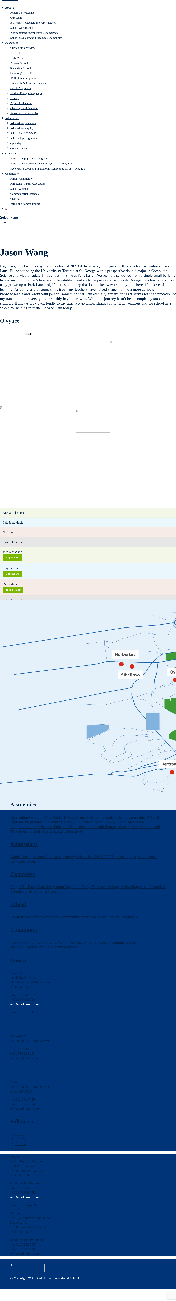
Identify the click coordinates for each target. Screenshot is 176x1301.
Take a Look (13, 589)
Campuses (11, 153)
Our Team (16, 17)
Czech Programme (20, 88)
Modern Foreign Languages (26, 93)
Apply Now (12, 557)
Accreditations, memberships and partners (34, 32)
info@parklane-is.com (25, 1004)
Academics (11, 42)
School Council (19, 188)
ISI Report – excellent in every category (33, 22)
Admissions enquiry (21, 128)
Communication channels (24, 193)
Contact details (18, 148)
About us (10, 7)
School (18, 904)
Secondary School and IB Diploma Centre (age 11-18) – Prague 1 (47, 168)
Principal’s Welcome (22, 12)
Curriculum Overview (22, 47)
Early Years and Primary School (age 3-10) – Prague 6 (41, 163)
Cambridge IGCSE (21, 73)
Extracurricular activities (24, 113)
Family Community (21, 178)
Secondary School (20, 68)
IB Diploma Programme (24, 78)
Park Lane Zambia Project (25, 203)
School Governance (21, 27)
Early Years (16, 57)
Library (14, 98)
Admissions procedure (23, 123)
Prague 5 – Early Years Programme (37, 887)
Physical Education (21, 103)
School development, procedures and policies (36, 37)
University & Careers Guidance (28, 83)
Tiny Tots (15, 52)
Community (12, 173)
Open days (16, 143)
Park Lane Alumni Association (27, 183)
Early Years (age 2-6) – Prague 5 (29, 158)
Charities (15, 198)
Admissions (12, 118)
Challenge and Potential (24, 108)
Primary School (19, 63)
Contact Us (12, 573)
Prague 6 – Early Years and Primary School (98, 887)
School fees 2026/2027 (23, 133)
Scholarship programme (23, 138)
